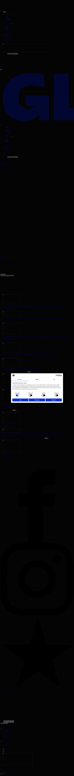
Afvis (20, 399)
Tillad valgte (37, 399)
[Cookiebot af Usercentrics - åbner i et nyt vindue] (57, 375)
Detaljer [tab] (37, 379)
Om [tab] (54, 379)
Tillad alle (54, 399)
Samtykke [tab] (20, 379)
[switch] (30, 395)
